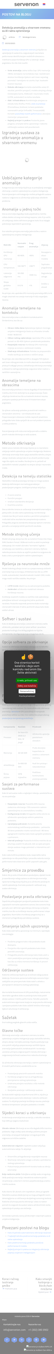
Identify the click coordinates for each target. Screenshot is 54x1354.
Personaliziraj (27, 691)
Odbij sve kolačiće (27, 685)
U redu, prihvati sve (27, 680)
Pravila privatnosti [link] (27, 696)
